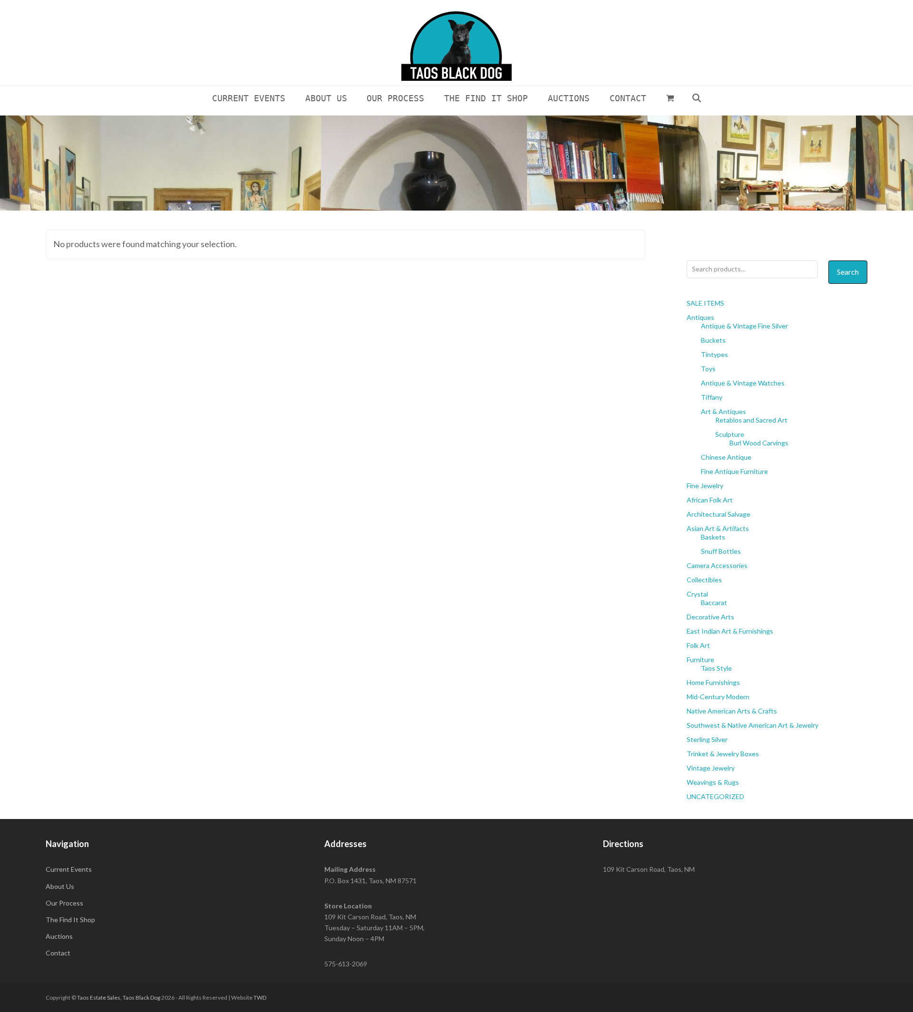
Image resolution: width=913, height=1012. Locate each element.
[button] (670, 98)
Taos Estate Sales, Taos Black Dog (118, 997)
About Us (60, 886)
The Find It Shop (70, 920)
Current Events (69, 869)
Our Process (64, 903)
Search (848, 271)
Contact (58, 953)
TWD (259, 997)
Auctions (59, 936)
